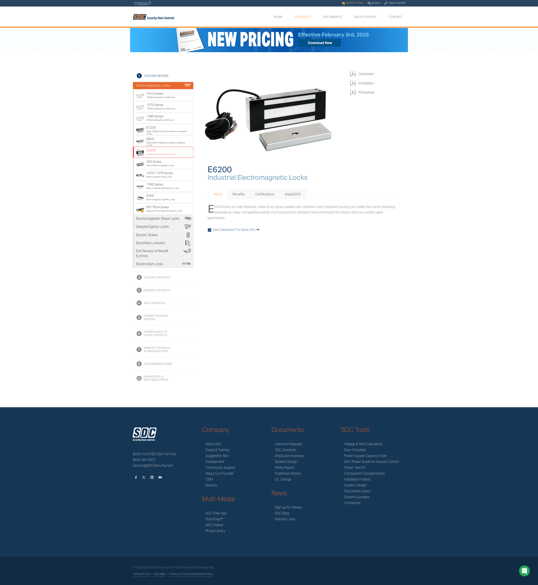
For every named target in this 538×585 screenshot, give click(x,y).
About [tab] (218, 194)
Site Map (159, 574)
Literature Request (288, 444)
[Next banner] (404, 40)
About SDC (214, 444)
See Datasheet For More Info (232, 230)
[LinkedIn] (152, 477)
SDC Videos (214, 525)
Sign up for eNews (288, 507)
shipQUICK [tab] (293, 194)
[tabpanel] (301, 218)
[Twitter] (144, 477)
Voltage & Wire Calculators (363, 444)
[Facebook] (136, 477)
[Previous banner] (134, 40)
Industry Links (285, 519)
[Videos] (160, 477)
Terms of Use (141, 574)
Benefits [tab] (239, 194)
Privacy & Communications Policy (191, 574)
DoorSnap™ (214, 519)
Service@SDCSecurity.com (153, 465)
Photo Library (215, 531)
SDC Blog (282, 513)
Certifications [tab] (264, 194)
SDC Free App (216, 513)
